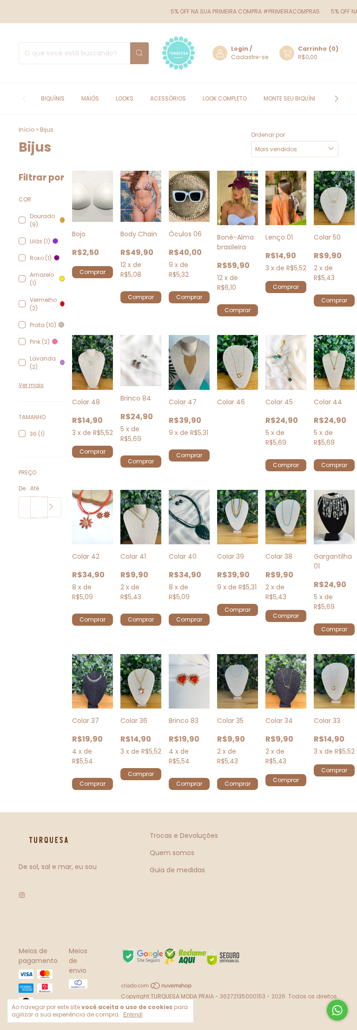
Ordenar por (268, 135)
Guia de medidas (177, 870)
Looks (124, 98)
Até (34, 488)
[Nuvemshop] (157, 988)
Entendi (133, 1014)
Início (26, 130)
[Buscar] (139, 53)
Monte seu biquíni (289, 98)
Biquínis (53, 98)
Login (239, 49)
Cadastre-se (249, 57)
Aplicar (51, 507)
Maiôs (90, 98)
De (22, 488)
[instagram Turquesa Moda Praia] (22, 895)
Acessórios (168, 98)
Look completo (225, 98)
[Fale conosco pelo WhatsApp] (337, 1010)
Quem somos (172, 852)
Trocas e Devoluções (184, 835)
